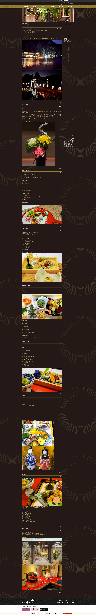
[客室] (34, 6)
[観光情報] (70, 6)
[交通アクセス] (61, 6)
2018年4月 (66, 106)
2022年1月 (66, 71)
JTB (66, 135)
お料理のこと (66, 38)
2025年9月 (66, 53)
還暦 (65, 146)
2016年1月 (66, 127)
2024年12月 (66, 58)
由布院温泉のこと (67, 41)
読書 (66, 145)
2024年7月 (66, 60)
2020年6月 (66, 84)
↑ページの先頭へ (59, 102)
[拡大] (67, 0)
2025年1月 (66, 57)
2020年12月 (66, 80)
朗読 (65, 142)
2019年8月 (66, 92)
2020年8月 (66, 83)
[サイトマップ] (46, 603)
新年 (64, 142)
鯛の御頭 (69, 146)
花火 (65, 144)
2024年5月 (66, 62)
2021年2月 (66, 78)
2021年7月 (66, 76)
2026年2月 (66, 49)
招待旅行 (72, 141)
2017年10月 (66, 112)
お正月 (70, 135)
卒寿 (71, 140)
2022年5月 (66, 68)
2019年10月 (66, 90)
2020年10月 (66, 81)
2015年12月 (66, 128)
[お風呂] (43, 6)
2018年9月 (66, 102)
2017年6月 (66, 116)
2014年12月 (66, 129)
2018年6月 (66, 104)
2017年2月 (66, 117)
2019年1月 (66, 98)
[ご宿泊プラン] (26, 6)
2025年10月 (66, 52)
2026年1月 (66, 50)
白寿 (67, 143)
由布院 (72, 142)
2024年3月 (66, 63)
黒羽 (71, 146)
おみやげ (68, 135)
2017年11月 (66, 111)
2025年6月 (66, 55)
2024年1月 (66, 65)
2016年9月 (66, 122)
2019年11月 (66, 89)
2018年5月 (66, 105)
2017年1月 (66, 118)
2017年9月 (66, 113)
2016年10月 (66, 121)
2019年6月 (66, 94)
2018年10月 (66, 101)
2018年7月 (66, 103)
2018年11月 (66, 100)
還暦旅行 (67, 146)
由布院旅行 (65, 143)
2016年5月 (66, 124)
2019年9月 (66, 91)
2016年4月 (66, 125)
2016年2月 (66, 126)
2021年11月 (66, 73)
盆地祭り (69, 143)
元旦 (68, 140)
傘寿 (67, 140)
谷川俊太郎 (68, 145)
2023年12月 (66, 66)
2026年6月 (66, 47)
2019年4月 (66, 96)
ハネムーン (72, 139)
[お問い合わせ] (71, 1)
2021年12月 (66, 72)
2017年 (65, 135)
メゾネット (65, 140)
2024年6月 (66, 61)
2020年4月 (66, 85)
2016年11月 (66, 120)
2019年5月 (66, 95)
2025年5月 (66, 56)
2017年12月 (66, 110)
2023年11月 (66, 67)
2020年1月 (66, 88)
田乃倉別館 (69, 142)
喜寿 (65, 141)
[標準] (64, 0)
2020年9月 (66, 82)
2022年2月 (66, 70)
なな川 (72, 138)
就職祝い (69, 141)
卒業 (73, 140)
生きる (67, 142)
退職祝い (71, 145)
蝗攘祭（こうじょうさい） (69, 144)
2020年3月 (66, 86)
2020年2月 (66, 87)
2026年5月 (66, 48)
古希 (64, 141)
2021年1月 (66, 79)
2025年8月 (66, 54)
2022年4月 (66, 69)
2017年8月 (66, 114)
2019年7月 (66, 93)
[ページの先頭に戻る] (68, 597)
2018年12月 (66, 99)
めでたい (69, 139)
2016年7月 (66, 123)
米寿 (72, 143)
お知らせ (65, 39)
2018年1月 (66, 109)
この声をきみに (69, 138)
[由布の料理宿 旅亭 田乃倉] (27, 3)
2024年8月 (66, 59)
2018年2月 (66, 108)
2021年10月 (66, 74)
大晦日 (67, 141)
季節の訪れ (66, 40)
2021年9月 (66, 75)
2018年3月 (66, 107)
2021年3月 (66, 77)
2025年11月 (66, 51)
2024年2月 (66, 64)
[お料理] (52, 6)
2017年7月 (66, 115)
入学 (70, 140)
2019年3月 (66, 97)
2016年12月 (66, 119)
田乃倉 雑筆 (23, 23)
